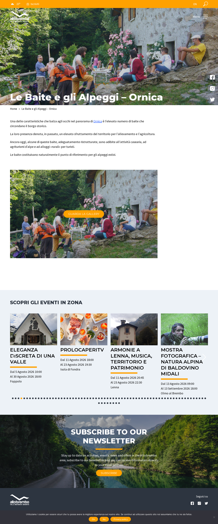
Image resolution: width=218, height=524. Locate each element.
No (104, 519)
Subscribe (109, 473)
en (195, 4)
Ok (93, 519)
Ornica (97, 121)
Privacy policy (121, 519)
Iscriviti (35, 4)
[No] (214, 517)
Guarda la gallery (83, 213)
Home (13, 109)
